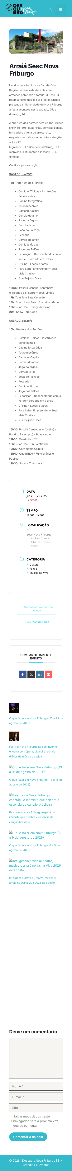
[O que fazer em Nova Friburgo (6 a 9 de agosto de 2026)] (36, 837)
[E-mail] (48, 674)
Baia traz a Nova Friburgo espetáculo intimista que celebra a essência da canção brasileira (32, 817)
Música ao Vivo (39, 572)
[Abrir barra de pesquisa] (50, 9)
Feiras (33, 568)
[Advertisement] (36, 921)
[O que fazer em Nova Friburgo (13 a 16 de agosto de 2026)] (36, 772)
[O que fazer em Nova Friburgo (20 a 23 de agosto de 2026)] (14, 710)
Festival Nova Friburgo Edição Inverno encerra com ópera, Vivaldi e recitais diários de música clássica (33, 751)
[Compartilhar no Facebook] (22, 674)
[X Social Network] (31, 674)
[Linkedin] (40, 674)
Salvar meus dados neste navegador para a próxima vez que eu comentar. (35, 1120)
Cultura (34, 564)
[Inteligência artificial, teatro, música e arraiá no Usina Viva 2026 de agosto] (36, 870)
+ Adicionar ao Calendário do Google (37, 609)
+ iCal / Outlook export (37, 621)
